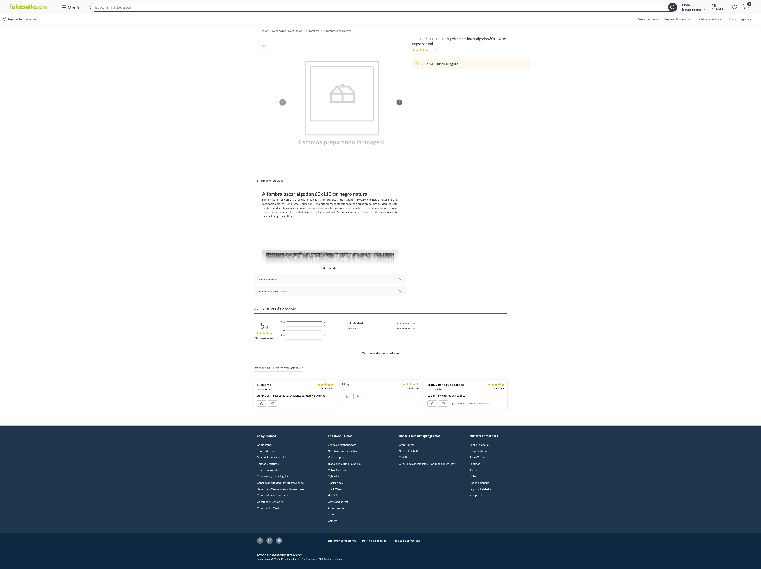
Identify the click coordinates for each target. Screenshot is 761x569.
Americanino (336, 508)
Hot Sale (333, 495)
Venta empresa (337, 457)
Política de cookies (374, 540)
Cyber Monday (337, 470)
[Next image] (399, 102)
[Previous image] (282, 102)
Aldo (331, 514)
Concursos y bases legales (272, 476)
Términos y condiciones (341, 540)
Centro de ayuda (267, 451)
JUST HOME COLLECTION (430, 39)
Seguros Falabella (480, 489)
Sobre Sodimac (479, 451)
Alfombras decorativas (337, 30)
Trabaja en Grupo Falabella (344, 463)
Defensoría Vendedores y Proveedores (280, 489)
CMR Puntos (406, 444)
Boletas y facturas (268, 463)
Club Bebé (405, 457)
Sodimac (475, 463)
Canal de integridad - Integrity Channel (280, 482)
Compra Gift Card (268, 508)
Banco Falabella (479, 482)
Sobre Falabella (479, 444)
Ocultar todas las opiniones (381, 353)
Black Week (335, 489)
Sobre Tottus (477, 457)
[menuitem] (706, 19)
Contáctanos (264, 444)
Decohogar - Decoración (287, 30)
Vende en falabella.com (342, 444)
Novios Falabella (409, 451)
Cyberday (334, 476)
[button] (383, 7)
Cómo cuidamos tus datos (273, 495)
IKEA (473, 476)
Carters (332, 520)
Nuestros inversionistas (342, 451)
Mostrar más (329, 268)
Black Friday (335, 482)
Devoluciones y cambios (272, 457)
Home (264, 30)
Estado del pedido (268, 470)
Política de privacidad (406, 540)
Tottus (473, 470)
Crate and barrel (338, 501)
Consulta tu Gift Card (270, 501)
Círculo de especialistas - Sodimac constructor (427, 463)
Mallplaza (476, 495)
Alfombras (312, 30)
